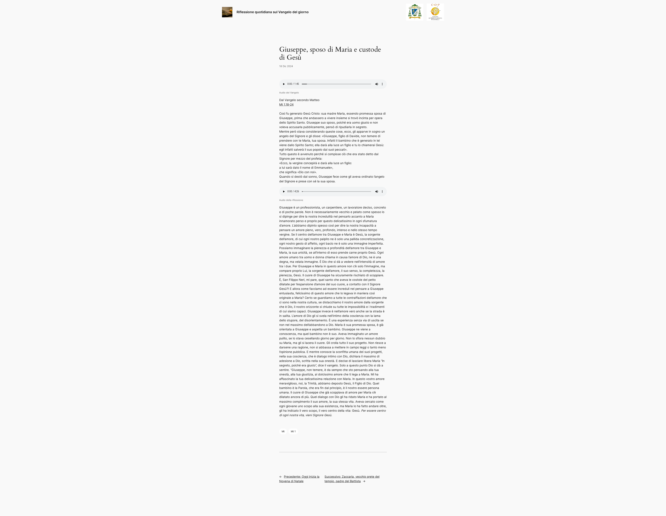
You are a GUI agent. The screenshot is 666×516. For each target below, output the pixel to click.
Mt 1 (293, 431)
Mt (283, 431)
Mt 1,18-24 (286, 104)
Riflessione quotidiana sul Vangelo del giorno (273, 12)
